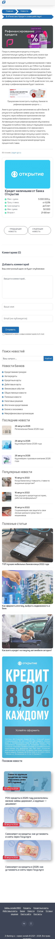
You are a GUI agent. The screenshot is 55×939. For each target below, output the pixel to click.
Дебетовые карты (13, 385)
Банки (22, 911)
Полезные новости (13, 397)
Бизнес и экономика (14, 409)
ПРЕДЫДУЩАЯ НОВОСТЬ (14, 230)
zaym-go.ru (16, 153)
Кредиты (27, 908)
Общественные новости (15, 393)
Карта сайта (26, 914)
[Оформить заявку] (27, 707)
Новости (31, 911)
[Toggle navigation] (51, 2)
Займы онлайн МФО (12, 908)
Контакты (38, 914)
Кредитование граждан (15, 372)
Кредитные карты (13, 380)
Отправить (10, 330)
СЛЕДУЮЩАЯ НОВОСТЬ (37, 230)
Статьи (40, 911)
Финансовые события (14, 389)
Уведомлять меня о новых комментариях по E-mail (24, 334)
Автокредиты (11, 376)
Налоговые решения (14, 401)
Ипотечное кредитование (16, 405)
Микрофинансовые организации (19, 414)
